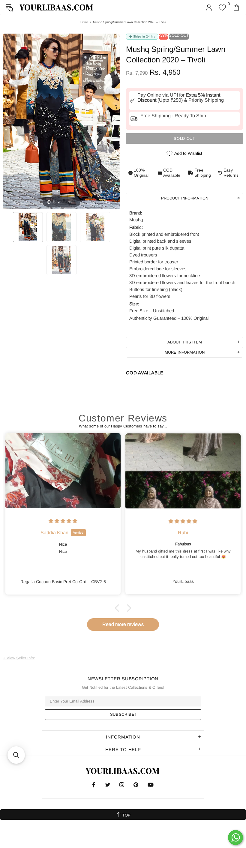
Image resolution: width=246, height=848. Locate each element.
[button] (118, 608)
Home (84, 22)
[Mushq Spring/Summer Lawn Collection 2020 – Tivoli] (28, 227)
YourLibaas (56, 7)
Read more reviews (123, 624)
